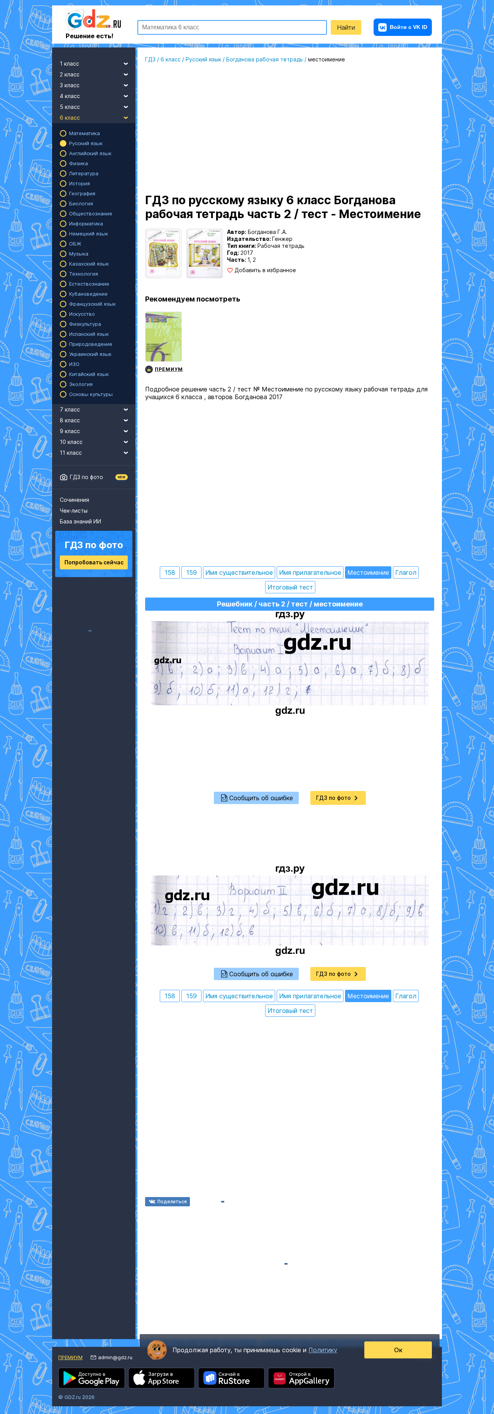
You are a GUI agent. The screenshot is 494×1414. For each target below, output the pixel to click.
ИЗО (74, 364)
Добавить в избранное (265, 270)
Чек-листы (74, 510)
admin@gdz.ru (115, 1357)
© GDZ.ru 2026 (76, 1397)
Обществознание (90, 213)
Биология (81, 203)
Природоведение (90, 344)
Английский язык (90, 153)
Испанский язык (89, 334)
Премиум (70, 1357)
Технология (83, 274)
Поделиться (172, 1201)
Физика (78, 163)
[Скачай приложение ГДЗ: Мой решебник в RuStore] (231, 1378)
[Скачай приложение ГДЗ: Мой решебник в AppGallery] (301, 1378)
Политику (322, 1350)
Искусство (82, 314)
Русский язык (86, 143)
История (79, 183)
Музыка (78, 254)
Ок (398, 1350)
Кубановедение (88, 294)
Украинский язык (90, 354)
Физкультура (85, 324)
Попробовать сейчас (94, 562)
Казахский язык (89, 264)
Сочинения (74, 499)
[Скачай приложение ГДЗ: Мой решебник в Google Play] (91, 1378)
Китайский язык (89, 374)
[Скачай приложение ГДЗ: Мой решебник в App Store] (161, 1378)
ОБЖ (75, 243)
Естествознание (89, 284)
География (82, 193)
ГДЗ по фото (86, 477)
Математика (84, 133)
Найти (346, 27)
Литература (83, 173)
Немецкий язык (88, 233)
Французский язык (92, 304)
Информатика (86, 223)
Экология (81, 384)
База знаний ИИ (80, 521)
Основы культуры (91, 394)
